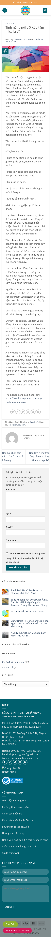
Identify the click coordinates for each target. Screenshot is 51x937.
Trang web (11, 540)
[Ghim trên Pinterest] (33, 411)
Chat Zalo (10, 924)
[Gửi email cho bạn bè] (28, 411)
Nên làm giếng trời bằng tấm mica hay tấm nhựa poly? (39, 456)
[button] (4, 10)
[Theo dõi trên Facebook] (4, 762)
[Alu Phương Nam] (25, 10)
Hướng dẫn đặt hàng (13, 833)
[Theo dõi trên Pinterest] (25, 762)
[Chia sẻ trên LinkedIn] (38, 411)
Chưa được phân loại (13, 662)
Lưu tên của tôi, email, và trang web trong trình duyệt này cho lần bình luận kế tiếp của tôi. (25, 557)
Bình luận (11, 489)
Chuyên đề (10, 24)
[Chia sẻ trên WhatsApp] (12, 411)
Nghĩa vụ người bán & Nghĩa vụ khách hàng (25, 839)
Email (9, 527)
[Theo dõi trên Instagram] (10, 762)
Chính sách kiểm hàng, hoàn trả (19, 846)
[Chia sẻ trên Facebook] (17, 411)
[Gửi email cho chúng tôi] (20, 762)
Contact (36, 929)
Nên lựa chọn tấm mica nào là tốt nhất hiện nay (13, 456)
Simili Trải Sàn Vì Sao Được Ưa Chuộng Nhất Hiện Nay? (26, 591)
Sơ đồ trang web (11, 853)
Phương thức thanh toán (15, 807)
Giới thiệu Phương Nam (14, 800)
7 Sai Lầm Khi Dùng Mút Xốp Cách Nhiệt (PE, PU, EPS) (28, 634)
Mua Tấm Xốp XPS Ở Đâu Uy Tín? (28, 611)
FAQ (44, 929)
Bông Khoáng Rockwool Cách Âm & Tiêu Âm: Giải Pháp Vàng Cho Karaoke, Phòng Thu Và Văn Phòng (29, 602)
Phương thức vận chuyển (15, 826)
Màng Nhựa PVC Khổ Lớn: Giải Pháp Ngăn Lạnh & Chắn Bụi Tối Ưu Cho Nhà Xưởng (30, 624)
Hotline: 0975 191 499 (17, 930)
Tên (8, 514)
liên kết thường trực (16, 425)
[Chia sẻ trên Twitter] (23, 411)
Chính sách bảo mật (12, 813)
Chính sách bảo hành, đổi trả (17, 820)
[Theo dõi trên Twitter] (15, 762)
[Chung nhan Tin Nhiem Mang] (12, 769)
